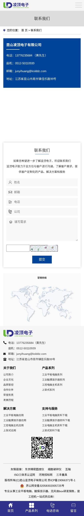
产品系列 (31, 510)
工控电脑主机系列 (52, 384)
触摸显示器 (41, 491)
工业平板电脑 (23, 491)
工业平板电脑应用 (13, 415)
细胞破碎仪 (55, 469)
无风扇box (57, 491)
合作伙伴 (8, 389)
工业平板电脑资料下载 (54, 415)
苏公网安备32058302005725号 (45, 485)
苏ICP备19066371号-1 (61, 480)
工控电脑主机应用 (13, 425)
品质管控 (8, 384)
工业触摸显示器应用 (14, 420)
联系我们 (36, 30)
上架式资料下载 (51, 430)
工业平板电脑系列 (52, 374)
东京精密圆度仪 (34, 469)
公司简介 (8, 374)
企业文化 (8, 379)
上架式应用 (9, 430)
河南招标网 (46, 474)
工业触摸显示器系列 (53, 379)
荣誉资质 (8, 394)
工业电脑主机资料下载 (54, 425)
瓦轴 (68, 469)
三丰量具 (61, 474)
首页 (10, 510)
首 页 (24, 30)
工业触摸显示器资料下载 (56, 420)
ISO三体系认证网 (24, 474)
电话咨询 (52, 510)
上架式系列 (48, 389)
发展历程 (8, 400)
